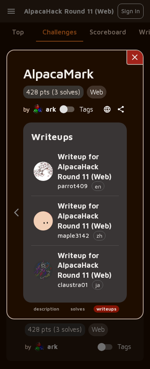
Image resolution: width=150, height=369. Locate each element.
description (46, 308)
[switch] (63, 109)
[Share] (121, 109)
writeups (106, 308)
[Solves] (16, 213)
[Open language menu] (107, 109)
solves (77, 308)
